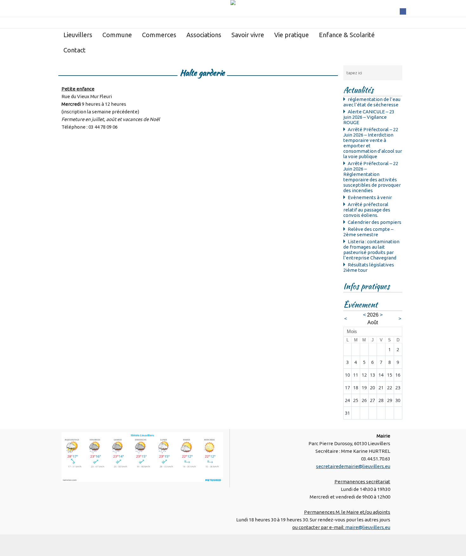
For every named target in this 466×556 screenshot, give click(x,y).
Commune (117, 34)
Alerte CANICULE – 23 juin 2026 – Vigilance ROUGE (368, 117)
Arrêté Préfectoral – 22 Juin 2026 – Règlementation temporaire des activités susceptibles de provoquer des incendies (372, 177)
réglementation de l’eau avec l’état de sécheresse (371, 102)
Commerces (159, 34)
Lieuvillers (77, 34)
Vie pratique (291, 34)
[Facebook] (403, 11)
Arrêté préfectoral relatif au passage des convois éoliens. (366, 210)
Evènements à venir (370, 197)
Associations (203, 34)
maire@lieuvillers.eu (367, 527)
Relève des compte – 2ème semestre (368, 231)
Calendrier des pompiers (374, 222)
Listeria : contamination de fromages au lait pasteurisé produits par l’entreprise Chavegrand (371, 249)
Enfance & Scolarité (347, 34)
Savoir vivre (247, 34)
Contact (74, 50)
